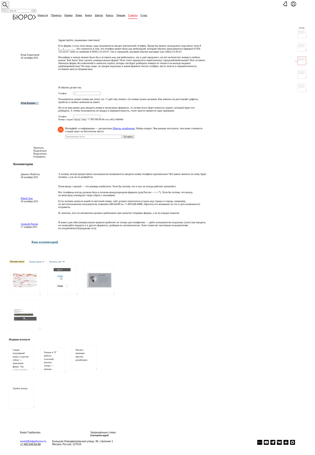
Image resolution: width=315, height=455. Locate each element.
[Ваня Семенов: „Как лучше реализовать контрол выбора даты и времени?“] (25, 315)
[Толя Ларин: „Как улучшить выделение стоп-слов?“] (25, 280)
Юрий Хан (27, 198)
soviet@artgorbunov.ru (33, 441)
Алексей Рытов (29, 224)
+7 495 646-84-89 (30, 444)
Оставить (128, 137)
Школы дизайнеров (124, 128)
